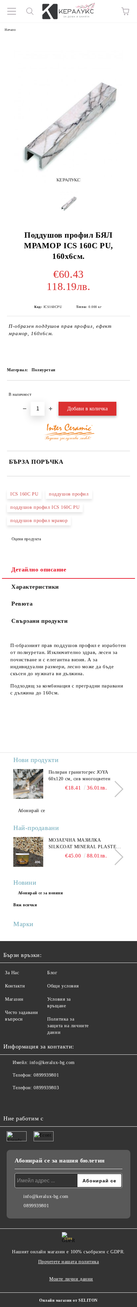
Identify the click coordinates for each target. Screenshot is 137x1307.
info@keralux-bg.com (52, 1062)
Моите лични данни (71, 1279)
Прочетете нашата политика (68, 1261)
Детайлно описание (39, 569)
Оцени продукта (26, 539)
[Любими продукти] (107, 11)
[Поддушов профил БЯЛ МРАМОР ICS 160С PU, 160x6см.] (68, 204)
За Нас (12, 972)
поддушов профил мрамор (39, 520)
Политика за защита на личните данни (68, 1026)
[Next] (115, 789)
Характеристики (35, 586)
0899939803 (46, 1087)
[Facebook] (12, 1101)
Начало (10, 29)
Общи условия (63, 985)
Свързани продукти (39, 621)
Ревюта (22, 603)
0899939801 (46, 1075)
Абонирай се (31, 810)
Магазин (14, 999)
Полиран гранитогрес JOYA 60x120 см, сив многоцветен (80, 775)
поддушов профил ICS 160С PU (44, 507)
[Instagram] (26, 1101)
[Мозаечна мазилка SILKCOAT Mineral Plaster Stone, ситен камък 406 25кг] (28, 852)
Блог (52, 972)
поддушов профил (68, 494)
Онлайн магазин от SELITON (68, 1300)
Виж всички (25, 905)
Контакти (15, 985)
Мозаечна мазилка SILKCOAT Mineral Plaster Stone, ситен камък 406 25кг (84, 844)
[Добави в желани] (120, 391)
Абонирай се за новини (40, 893)
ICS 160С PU (24, 494)
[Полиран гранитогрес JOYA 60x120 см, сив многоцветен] (28, 784)
